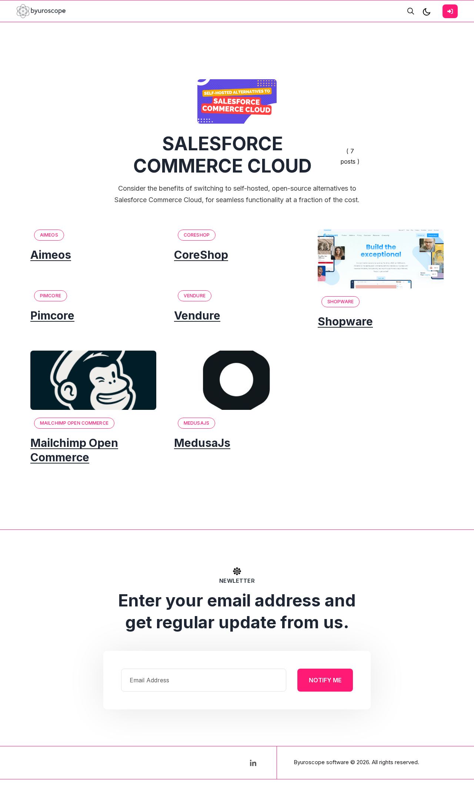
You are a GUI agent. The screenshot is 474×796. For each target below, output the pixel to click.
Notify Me (325, 680)
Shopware (340, 301)
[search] (411, 11)
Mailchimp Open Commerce (74, 423)
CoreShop (197, 235)
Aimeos (49, 235)
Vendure (195, 295)
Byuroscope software (321, 762)
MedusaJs (196, 423)
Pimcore (50, 295)
